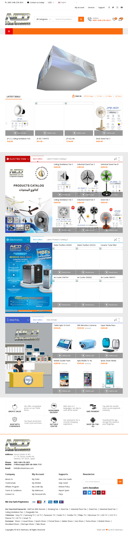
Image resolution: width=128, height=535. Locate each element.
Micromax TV (93, 515)
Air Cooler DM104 (61, 277)
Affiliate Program (12, 486)
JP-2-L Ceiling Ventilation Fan (18, 138)
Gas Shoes (79, 521)
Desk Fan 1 (105, 200)
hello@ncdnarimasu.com (24, 468)
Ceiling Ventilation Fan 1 (63, 200)
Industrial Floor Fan (78, 509)
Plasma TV (9, 518)
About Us (9, 479)
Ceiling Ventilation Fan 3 (63, 164)
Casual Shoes (27, 521)
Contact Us (9, 494)
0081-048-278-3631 (102, 20)
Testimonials (10, 483)
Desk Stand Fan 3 (103, 138)
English (63, 2)
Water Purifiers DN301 (63, 245)
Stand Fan (93, 509)
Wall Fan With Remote (36, 509)
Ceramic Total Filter (109, 245)
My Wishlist (36, 483)
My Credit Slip (37, 486)
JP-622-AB (70, 138)
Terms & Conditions (13, 490)
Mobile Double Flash (62, 360)
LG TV (39, 515)
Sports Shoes (40, 521)
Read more (66, 272)
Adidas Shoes (67, 521)
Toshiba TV (71, 515)
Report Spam (64, 490)
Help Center (63, 483)
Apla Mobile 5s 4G (84, 360)
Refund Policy (64, 486)
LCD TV (112, 515)
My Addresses (37, 490)
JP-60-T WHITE (43, 138)
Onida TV (60, 515)
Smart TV (27, 518)
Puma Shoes (91, 521)
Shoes (17, 521)
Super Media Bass (108, 325)
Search (81, 19)
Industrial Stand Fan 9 (86, 200)
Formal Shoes (54, 521)
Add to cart (22, 133)
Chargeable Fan (32, 512)
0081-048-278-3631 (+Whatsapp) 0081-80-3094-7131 (28, 463)
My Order (36, 479)
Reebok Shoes (104, 521)
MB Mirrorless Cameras (86, 325)
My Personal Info (39, 494)
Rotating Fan (53, 509)
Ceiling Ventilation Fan (14, 512)
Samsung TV (29, 515)
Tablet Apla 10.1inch (62, 325)
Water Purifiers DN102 (86, 245)
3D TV (18, 518)
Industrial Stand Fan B (109, 164)
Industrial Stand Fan (108, 509)
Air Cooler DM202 (84, 277)
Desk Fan (64, 509)
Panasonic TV (49, 515)
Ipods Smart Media (108, 360)
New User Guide (65, 479)
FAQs (61, 494)
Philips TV (82, 515)
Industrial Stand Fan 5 (86, 164)
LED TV (104, 515)
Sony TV (19, 515)
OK (120, 481)
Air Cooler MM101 (108, 277)
